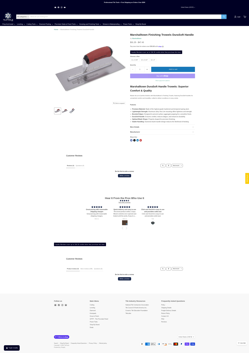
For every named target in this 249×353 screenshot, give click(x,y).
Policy (163, 305)
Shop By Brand (94, 324)
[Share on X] (134, 140)
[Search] (224, 16)
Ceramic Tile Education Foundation (136, 310)
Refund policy (103, 343)
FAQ (162, 319)
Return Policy (165, 313)
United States (187, 7)
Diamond (93, 310)
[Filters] (168, 165)
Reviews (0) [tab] (70, 165)
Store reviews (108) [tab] (86, 268)
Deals (91, 327)
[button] (237, 17)
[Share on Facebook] (131, 140)
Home (56, 29)
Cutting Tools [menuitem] (31, 24)
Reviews (164, 322)
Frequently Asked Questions (79, 343)
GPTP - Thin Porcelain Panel (99, 319)
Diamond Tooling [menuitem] (45, 24)
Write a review (124, 175)
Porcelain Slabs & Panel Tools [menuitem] (65, 24)
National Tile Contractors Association (137, 305)
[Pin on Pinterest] (140, 140)
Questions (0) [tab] (80, 165)
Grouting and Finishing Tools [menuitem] (89, 24)
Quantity (133, 65)
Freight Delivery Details (168, 310)
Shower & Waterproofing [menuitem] (111, 24)
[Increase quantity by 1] (147, 69)
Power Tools (94, 322)
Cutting (92, 305)
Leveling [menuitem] (20, 24)
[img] (124, 201)
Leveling (92, 307)
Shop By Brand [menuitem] (140, 24)
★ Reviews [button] (247, 178)
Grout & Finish (94, 316)
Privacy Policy (93, 343)
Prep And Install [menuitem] (7, 24)
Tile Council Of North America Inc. (136, 307)
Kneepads (93, 313)
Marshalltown (136, 38)
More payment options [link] (163, 80)
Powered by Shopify (59, 347)
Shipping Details (166, 307)
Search (56, 343)
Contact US (165, 316)
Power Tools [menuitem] (127, 24)
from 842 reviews (124, 202)
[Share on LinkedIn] (137, 140)
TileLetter (128, 313)
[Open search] (162, 165)
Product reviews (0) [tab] (73, 268)
